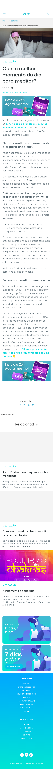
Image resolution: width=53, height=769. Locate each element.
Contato (26, 735)
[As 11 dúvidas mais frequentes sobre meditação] (26, 447)
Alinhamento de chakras (18, 591)
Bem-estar (26, 690)
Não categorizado (26, 701)
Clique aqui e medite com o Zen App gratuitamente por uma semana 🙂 (25, 353)
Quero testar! (14, 666)
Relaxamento (26, 704)
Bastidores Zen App (26, 687)
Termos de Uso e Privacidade (31, 763)
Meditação (13, 21)
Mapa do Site (26, 738)
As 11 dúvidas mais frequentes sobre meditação (25, 474)
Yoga (26, 711)
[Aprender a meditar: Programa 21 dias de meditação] (26, 506)
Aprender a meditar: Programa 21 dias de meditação (24, 533)
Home (26, 724)
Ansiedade (26, 684)
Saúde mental (26, 708)
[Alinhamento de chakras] (26, 565)
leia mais (38, 487)
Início (4, 21)
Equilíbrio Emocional (26, 694)
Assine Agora (26, 728)
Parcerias (26, 731)
